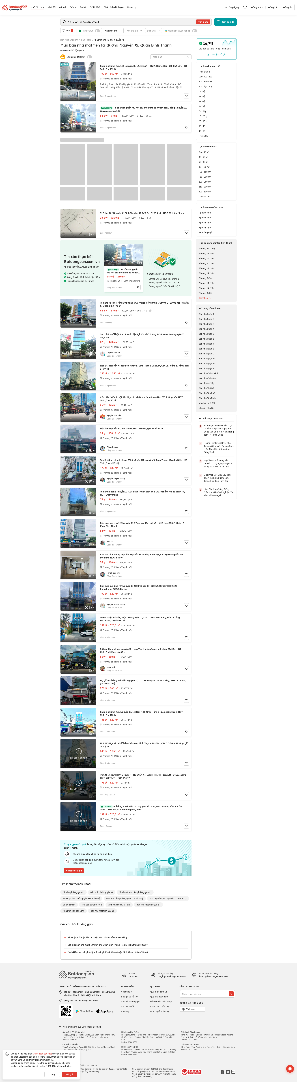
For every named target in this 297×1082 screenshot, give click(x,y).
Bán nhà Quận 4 (206, 328)
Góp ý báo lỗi (127, 1006)
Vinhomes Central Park (119, 904)
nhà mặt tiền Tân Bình (73, 910)
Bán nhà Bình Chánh (208, 373)
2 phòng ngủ (205, 217)
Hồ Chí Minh (72, 39)
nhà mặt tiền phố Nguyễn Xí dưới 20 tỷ (124, 898)
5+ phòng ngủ (205, 232)
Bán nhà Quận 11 (207, 363)
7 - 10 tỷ (202, 111)
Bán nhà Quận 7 (206, 343)
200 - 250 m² (205, 181)
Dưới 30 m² (204, 152)
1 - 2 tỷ (202, 91)
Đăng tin (287, 7)
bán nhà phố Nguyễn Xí (101, 892)
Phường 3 (205, 293)
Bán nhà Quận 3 (206, 323)
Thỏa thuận (204, 71)
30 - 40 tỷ (203, 126)
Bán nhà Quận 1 (206, 314)
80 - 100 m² (204, 166)
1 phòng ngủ (205, 212)
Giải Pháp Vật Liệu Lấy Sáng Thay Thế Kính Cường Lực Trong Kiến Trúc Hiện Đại (218, 477)
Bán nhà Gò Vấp (206, 383)
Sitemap (125, 1011)
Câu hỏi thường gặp (130, 1001)
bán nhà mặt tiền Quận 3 (102, 910)
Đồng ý (69, 1074)
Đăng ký (272, 7)
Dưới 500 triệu (205, 76)
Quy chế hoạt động (159, 996)
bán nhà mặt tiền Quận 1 (148, 904)
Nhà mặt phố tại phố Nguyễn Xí (109, 39)
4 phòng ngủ (205, 227)
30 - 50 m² (203, 156)
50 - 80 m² (203, 161)
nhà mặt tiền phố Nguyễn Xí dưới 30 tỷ (168, 898)
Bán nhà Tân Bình (207, 398)
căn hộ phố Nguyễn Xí (73, 892)
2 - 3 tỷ (202, 96)
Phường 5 (205, 278)
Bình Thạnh (86, 39)
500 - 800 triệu (206, 81)
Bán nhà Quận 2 (206, 318)
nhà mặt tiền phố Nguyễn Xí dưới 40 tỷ (81, 898)
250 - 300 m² (205, 186)
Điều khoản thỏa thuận (161, 1001)
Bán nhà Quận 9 (206, 353)
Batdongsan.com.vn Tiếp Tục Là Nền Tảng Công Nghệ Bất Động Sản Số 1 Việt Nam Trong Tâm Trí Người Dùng (219, 430)
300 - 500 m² (205, 191)
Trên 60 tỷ (203, 135)
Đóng (52, 1074)
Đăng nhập (257, 7)
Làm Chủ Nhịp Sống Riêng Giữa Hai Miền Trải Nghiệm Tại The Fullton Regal (218, 492)
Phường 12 (206, 268)
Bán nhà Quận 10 (207, 358)
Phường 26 (206, 263)
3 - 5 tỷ (202, 101)
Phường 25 (207, 248)
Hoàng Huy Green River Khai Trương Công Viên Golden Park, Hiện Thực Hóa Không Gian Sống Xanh (219, 447)
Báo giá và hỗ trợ (129, 996)
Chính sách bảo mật (160, 1006)
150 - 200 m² (205, 176)
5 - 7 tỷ (202, 106)
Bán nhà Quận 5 (206, 333)
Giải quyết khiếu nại (160, 1011)
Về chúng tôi (127, 991)
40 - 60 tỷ (203, 131)
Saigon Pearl (69, 904)
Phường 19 (206, 273)
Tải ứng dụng (232, 7)
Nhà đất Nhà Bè (206, 408)
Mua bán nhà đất (207, 403)
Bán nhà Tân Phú (207, 393)
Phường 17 (206, 283)
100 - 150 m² (205, 171)
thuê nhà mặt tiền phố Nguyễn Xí (135, 892)
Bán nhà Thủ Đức (207, 388)
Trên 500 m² (204, 196)
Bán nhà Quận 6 (206, 338)
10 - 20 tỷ (203, 116)
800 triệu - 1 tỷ (205, 86)
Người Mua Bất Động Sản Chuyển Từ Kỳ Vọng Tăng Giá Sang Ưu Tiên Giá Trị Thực (218, 463)
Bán (62, 39)
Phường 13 (206, 258)
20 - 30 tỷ (203, 121)
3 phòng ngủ (205, 222)
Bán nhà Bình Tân (207, 378)
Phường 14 (206, 288)
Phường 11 (206, 253)
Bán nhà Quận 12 (207, 368)
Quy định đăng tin (159, 991)
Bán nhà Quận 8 (206, 348)
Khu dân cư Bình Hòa (92, 904)
